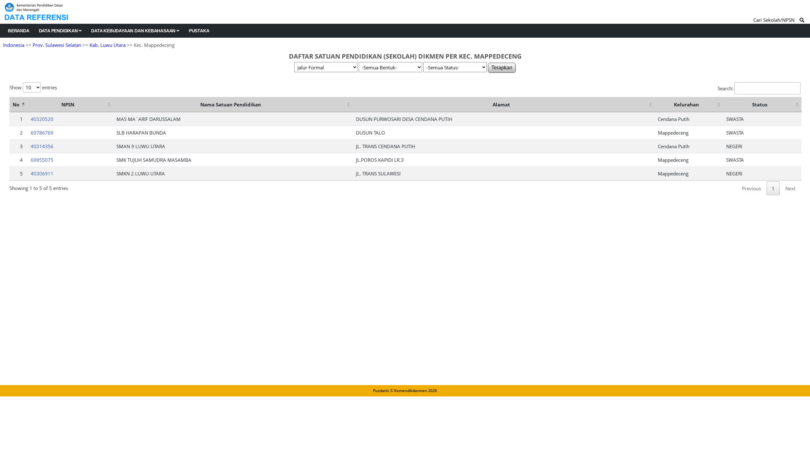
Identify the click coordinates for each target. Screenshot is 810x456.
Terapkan (501, 67)
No (16, 104)
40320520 (42, 119)
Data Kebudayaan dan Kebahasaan (134, 30)
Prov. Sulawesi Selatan (57, 45)
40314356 (42, 146)
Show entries (33, 87)
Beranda (18, 30)
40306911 (42, 173)
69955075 (42, 160)
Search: (725, 88)
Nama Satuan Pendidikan (230, 104)
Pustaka (199, 30)
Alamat (501, 104)
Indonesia (13, 45)
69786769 (42, 133)
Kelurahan (686, 104)
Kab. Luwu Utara (108, 45)
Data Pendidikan (59, 30)
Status (759, 104)
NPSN (67, 104)
